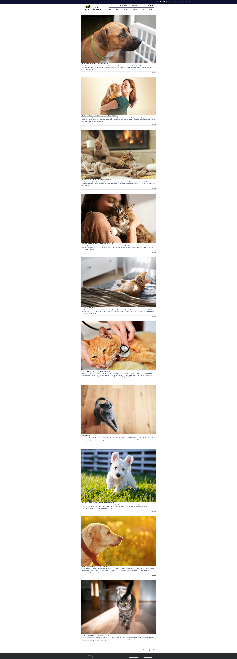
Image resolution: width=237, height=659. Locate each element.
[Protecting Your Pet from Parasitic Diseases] (118, 541)
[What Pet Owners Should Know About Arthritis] (118, 607)
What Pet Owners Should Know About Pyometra (95, 371)
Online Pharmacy (124, 5)
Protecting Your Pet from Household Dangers (94, 63)
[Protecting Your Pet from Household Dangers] (118, 39)
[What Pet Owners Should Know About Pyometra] (118, 345)
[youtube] (150, 5)
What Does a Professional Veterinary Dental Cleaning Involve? (99, 116)
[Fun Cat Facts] (118, 409)
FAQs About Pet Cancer (88, 307)
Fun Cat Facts (85, 435)
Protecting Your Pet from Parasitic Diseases (94, 566)
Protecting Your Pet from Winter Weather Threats (96, 180)
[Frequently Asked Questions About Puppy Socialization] (118, 475)
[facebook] (145, 5)
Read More (154, 72)
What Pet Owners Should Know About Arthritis (95, 635)
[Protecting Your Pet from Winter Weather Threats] (118, 154)
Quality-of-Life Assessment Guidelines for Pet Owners (97, 243)
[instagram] (148, 5)
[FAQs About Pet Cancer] (118, 282)
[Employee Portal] (152, 5)
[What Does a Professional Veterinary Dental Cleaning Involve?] (118, 96)
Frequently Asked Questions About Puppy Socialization (97, 502)
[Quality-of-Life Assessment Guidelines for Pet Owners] (118, 218)
